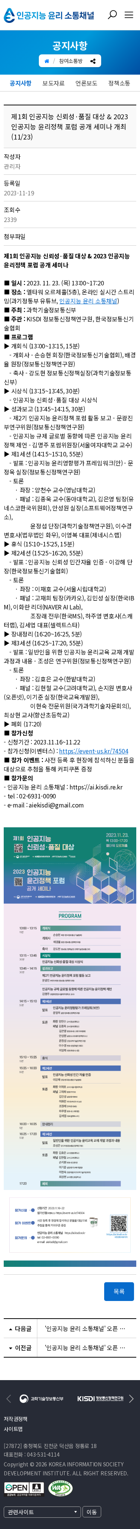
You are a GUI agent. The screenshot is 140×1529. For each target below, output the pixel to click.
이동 (92, 1512)
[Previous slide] (9, 1399)
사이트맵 (13, 1429)
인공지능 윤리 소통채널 (88, 300)
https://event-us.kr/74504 (93, 750)
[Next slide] (130, 1399)
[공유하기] (93, 60)
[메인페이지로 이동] (46, 61)
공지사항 (21, 82)
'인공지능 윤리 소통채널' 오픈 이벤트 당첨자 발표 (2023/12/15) (87, 1328)
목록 (119, 1291)
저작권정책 (16, 1418)
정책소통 (119, 82)
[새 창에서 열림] (41, 1397)
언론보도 (86, 82)
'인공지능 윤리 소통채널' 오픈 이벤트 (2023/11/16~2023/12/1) (87, 1347)
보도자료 (54, 82)
